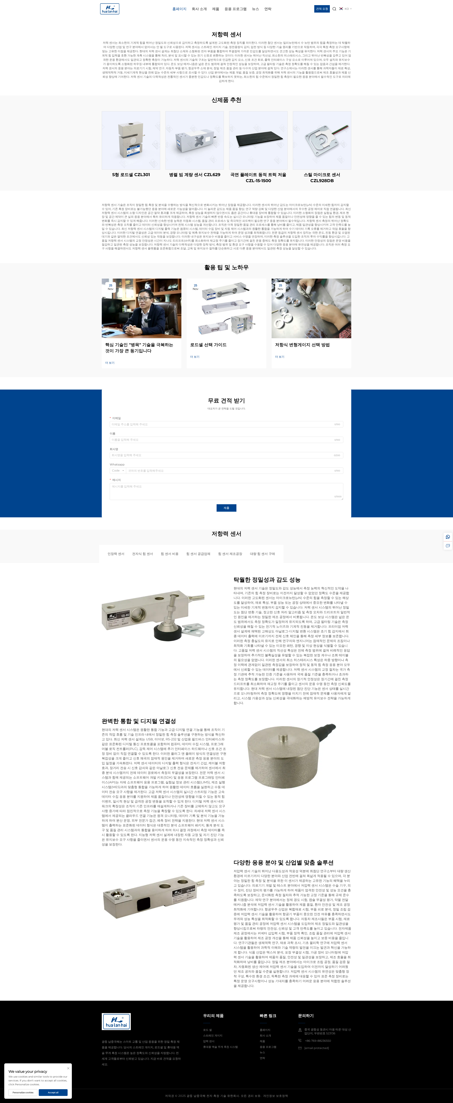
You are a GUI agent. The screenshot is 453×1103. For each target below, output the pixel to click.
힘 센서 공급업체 (198, 554)
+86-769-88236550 (317, 1040)
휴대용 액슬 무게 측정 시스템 (220, 1046)
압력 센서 (208, 1041)
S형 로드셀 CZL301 (131, 174)
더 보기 (109, 362)
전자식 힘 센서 (142, 554)
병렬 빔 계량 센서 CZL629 (194, 174)
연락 (267, 9)
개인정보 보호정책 (275, 1096)
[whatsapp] (448, 537)
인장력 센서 (116, 554)
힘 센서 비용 (170, 554)
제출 (226, 508)
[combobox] (118, 470)
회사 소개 (199, 9)
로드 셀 (207, 1029)
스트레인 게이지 (212, 1035)
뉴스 (255, 9)
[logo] (109, 8)
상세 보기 (131, 140)
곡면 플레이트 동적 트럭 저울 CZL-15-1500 (258, 177)
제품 (215, 9)
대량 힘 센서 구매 (262, 554)
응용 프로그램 (236, 9)
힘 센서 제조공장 (230, 554)
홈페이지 (179, 9)
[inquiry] (448, 545)
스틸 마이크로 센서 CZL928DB (322, 177)
